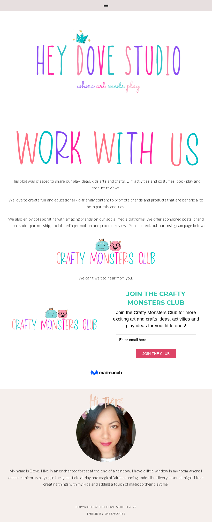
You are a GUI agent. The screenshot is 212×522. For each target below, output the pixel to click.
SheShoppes (114, 513)
